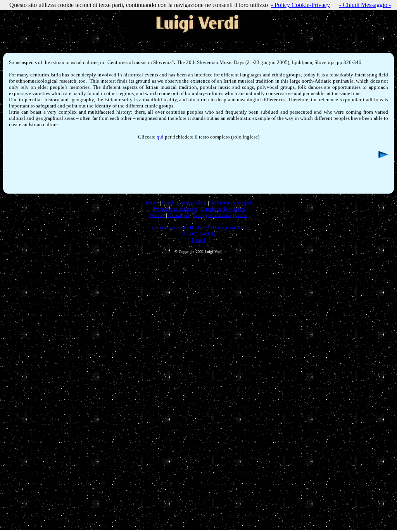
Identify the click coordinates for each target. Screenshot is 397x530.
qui (160, 137)
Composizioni (192, 203)
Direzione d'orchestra (223, 209)
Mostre (157, 215)
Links (241, 215)
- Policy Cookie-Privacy (300, 5)
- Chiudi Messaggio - (365, 5)
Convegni (178, 215)
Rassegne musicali (212, 215)
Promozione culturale (174, 209)
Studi (167, 203)
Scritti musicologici (231, 203)
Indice (152, 203)
